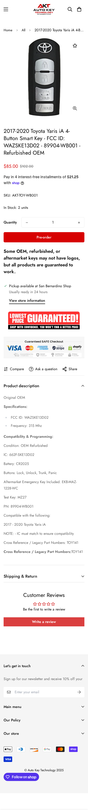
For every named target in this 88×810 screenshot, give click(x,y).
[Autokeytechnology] (44, 9)
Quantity (10, 222)
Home (8, 30)
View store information (27, 300)
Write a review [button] (44, 621)
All (23, 30)
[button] (79, 9)
